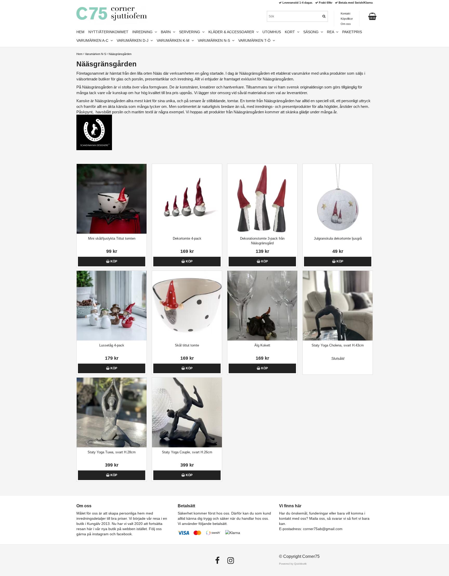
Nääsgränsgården (120, 53)
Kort (291, 32)
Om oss (346, 23)
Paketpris (352, 32)
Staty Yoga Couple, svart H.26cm (187, 452)
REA (331, 32)
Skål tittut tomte (187, 345)
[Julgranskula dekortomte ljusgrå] (338, 199)
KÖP (113, 261)
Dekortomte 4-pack (187, 238)
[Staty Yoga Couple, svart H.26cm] (187, 412)
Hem (79, 53)
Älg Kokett (262, 345)
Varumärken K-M (174, 40)
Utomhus (271, 32)
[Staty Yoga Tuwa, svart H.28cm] (112, 412)
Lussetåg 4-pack (111, 345)
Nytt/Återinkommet (108, 32)
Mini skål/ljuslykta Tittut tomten (111, 238)
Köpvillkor (347, 18)
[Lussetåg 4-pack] (112, 306)
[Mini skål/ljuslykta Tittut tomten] (112, 199)
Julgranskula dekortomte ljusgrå (338, 238)
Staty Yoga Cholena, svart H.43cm (338, 345)
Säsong (312, 32)
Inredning (143, 32)
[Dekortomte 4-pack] (187, 199)
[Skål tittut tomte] (187, 306)
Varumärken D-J (133, 40)
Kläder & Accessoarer (232, 32)
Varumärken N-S (95, 53)
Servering (190, 32)
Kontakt (345, 13)
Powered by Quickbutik (293, 563)
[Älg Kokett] (262, 306)
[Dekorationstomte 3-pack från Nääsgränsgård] (262, 199)
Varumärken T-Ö (255, 40)
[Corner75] (111, 16)
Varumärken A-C (93, 40)
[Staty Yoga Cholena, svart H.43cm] (338, 306)
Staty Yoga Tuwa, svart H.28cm (112, 452)
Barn (167, 32)
